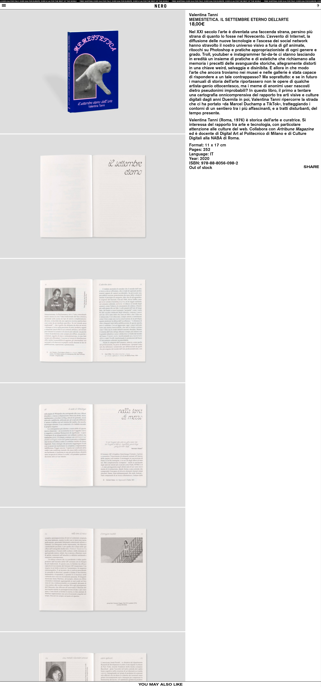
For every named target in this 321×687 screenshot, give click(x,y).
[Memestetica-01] (92, 72)
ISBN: (194, 163)
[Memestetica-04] (92, 445)
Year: (194, 158)
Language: (199, 154)
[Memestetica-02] (92, 196)
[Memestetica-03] (92, 321)
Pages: (195, 149)
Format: (196, 145)
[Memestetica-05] (92, 570)
